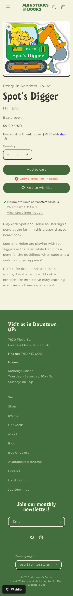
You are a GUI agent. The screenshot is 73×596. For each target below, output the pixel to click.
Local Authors (18, 480)
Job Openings (18, 489)
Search (13, 397)
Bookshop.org (19, 452)
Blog (11, 443)
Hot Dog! (57, 581)
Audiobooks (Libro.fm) (25, 462)
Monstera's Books (41, 577)
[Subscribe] (60, 522)
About (12, 434)
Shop (12, 406)
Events (13, 415)
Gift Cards (16, 425)
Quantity (9, 146)
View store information (25, 212)
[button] (8, 7)
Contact (14, 471)
